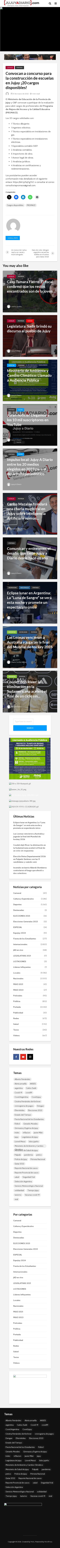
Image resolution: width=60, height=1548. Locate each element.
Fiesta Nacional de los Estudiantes (29, 1119)
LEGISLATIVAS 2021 (22, 955)
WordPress (48, 1542)
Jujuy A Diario (16, 351)
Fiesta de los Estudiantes (24, 938)
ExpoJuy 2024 (19, 933)
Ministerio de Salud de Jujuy (26, 1150)
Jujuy (16, 1137)
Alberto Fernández (22, 1079)
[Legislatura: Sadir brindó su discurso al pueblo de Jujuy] (30, 335)
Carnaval (17, 893)
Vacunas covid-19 (32, 1195)
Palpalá (18, 1155)
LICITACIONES (19, 961)
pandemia (28, 1155)
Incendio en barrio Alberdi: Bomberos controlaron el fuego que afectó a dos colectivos (30, 870)
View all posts (13, 238)
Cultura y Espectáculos (23, 899)
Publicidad (18, 1012)
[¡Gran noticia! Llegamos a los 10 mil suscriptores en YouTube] (30, 424)
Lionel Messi (20, 1141)
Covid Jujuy (36, 1097)
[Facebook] (16, 1057)
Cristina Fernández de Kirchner (27, 1101)
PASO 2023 (18, 990)
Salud (16, 1024)
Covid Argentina (21, 1097)
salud (17, 1177)
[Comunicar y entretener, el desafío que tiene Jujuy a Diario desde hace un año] (30, 558)
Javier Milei (38, 1132)
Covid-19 (18, 1092)
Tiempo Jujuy (33, 1190)
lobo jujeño (34, 1141)
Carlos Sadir (31, 1088)
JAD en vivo (18, 950)
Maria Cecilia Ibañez (19, 662)
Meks (32, 1542)
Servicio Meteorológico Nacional (29, 1186)
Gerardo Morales (30, 1123)
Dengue (40, 1106)
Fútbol (17, 1123)
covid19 (29, 1092)
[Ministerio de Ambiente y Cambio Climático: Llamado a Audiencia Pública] (30, 380)
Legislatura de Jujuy (30, 1137)
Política (16, 1001)
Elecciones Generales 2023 (25, 921)
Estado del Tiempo (23, 1115)
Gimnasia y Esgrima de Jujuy (26, 1128)
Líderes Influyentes (22, 967)
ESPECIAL (12, 365)
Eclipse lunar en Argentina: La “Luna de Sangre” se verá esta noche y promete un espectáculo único (29, 825)
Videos (30, 321)
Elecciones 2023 (35, 1110)
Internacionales (20, 944)
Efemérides (20, 1110)
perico (39, 1155)
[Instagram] (30, 1057)
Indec (17, 1132)
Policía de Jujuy (21, 1159)
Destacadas (13, 588)
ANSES (33, 1083)
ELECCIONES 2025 (21, 916)
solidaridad (19, 1190)
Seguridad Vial (29, 1177)
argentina (19, 1088)
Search (30, 728)
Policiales (17, 995)
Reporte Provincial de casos (27, 1172)
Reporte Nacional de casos (26, 1168)
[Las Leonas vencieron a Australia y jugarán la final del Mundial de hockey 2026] (30, 647)
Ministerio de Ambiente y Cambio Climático (29, 1146)
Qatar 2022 (19, 1163)
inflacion (26, 1132)
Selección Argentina (23, 1181)
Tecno (16, 1030)
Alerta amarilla (21, 1083)
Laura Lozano (16, 306)
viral (16, 1199)
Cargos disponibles (15, 205)
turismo (18, 1195)
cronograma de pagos (24, 1106)
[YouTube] (23, 1057)
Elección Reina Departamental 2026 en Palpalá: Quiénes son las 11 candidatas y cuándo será (29, 859)
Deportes (12, 632)
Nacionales (24, 588)
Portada (19, 67)
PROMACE (31, 205)
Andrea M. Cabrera (18, 529)
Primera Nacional (38, 1159)
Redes (20, 410)
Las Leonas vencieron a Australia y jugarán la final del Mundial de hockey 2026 (28, 836)
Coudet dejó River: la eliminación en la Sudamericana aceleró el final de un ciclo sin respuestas (29, 848)
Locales (10, 67)
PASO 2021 (18, 984)
